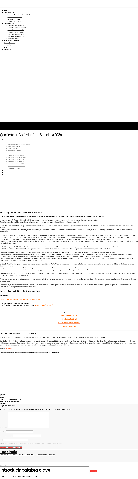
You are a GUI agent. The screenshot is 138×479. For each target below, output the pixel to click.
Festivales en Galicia (14, 19)
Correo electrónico (6, 436)
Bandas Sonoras (9, 43)
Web (1, 440)
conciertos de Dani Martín (44, 305)
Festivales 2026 (9, 13)
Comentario (4, 428)
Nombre (2, 432)
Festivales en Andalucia (15, 17)
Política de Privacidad (26, 455)
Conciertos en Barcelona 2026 (17, 28)
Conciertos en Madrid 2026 (16, 25)
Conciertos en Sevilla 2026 (16, 30)
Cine (5, 47)
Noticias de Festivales (11, 41)
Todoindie (8, 451)
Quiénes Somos (41, 455)
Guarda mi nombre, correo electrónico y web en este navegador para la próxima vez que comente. (32, 444)
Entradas (4, 295)
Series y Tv (7, 45)
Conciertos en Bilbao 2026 (16, 34)
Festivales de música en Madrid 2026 (19, 15)
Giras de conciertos (14, 38)
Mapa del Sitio (12, 455)
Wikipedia (9, 349)
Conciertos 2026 (9, 23)
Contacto (7, 49)
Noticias (7, 10)
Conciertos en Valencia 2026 (16, 32)
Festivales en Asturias (14, 21)
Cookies (3, 455)
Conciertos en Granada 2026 (16, 36)
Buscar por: (3, 465)
